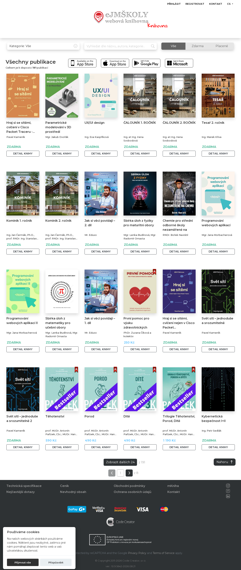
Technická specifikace (24, 486)
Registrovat (194, 3)
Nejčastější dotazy (20, 492)
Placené (222, 46)
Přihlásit (174, 3)
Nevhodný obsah (73, 492)
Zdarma (198, 46)
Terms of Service (164, 553)
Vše (173, 46)
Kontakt (215, 3)
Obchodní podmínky (129, 486)
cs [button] (229, 3)
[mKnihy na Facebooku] (228, 491)
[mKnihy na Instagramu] (228, 485)
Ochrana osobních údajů (132, 492)
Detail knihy (22, 153)
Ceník (64, 486)
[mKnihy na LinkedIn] (228, 496)
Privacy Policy (137, 553)
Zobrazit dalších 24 (120, 462)
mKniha (173, 486)
